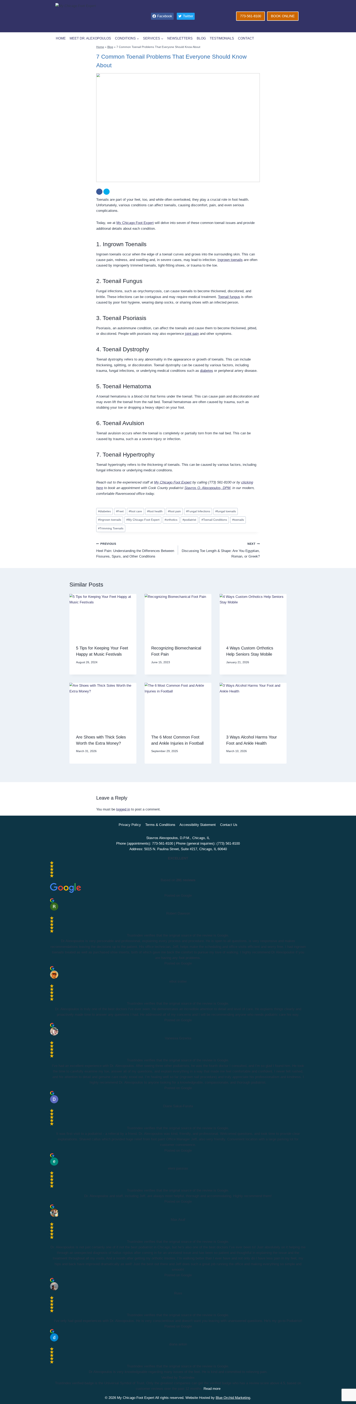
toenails (238, 519)
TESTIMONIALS (222, 38)
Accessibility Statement (197, 825)
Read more (212, 1389)
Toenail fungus (229, 297)
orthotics (171, 519)
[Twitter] (106, 192)
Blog (201, 38)
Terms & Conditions (160, 825)
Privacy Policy (130, 825)
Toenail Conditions (214, 519)
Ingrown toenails (230, 260)
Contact (246, 38)
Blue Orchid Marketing (233, 1398)
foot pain (174, 511)
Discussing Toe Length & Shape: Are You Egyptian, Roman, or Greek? (221, 550)
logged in (123, 809)
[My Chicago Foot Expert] (92, 16)
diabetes (206, 371)
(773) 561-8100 (228, 843)
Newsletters (180, 38)
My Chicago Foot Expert (135, 223)
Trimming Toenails (110, 528)
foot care (135, 511)
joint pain (192, 334)
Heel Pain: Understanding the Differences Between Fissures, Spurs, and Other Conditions (135, 550)
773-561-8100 (250, 16)
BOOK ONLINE (283, 16)
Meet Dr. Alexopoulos (90, 38)
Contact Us (228, 825)
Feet (120, 511)
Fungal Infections (198, 511)
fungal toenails (225, 511)
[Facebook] (99, 192)
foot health (155, 511)
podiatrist (189, 519)
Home (61, 38)
